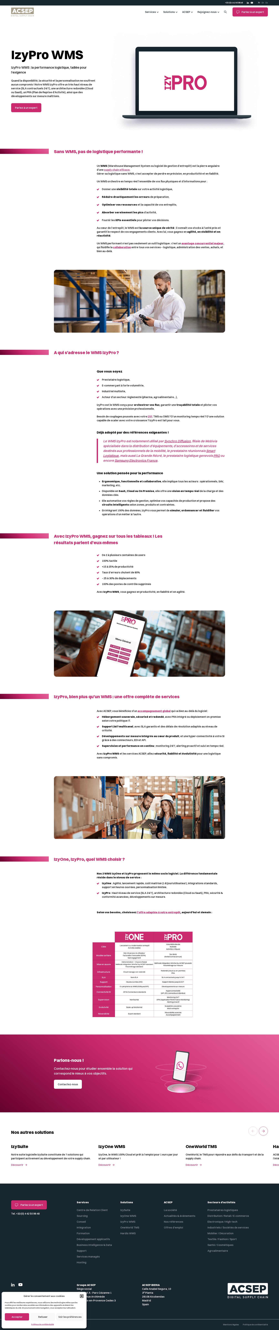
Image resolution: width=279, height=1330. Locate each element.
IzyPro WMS (127, 1221)
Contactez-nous (68, 1084)
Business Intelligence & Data (94, 1245)
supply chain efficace (117, 169)
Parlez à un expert (252, 12)
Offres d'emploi (173, 1227)
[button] (81, 1296)
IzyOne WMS (128, 1215)
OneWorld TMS (129, 1227)
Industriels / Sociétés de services (228, 1227)
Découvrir (17, 1164)
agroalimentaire (164, 397)
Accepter (17, 1316)
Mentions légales (231, 1324)
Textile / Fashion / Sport (222, 1239)
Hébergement (111, 716)
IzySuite (125, 1210)
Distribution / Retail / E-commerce (228, 1215)
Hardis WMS (128, 1233)
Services (150, 12)
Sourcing (82, 1215)
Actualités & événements (179, 1215)
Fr (259, 2)
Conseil (81, 1221)
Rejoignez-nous (207, 12)
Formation (83, 1233)
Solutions (169, 12)
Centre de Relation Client (92, 1210)
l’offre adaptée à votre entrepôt (158, 912)
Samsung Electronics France (136, 460)
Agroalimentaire (217, 1250)
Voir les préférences (70, 1316)
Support (107, 726)
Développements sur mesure (121, 736)
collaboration (122, 247)
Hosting (81, 1262)
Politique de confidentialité (42, 1324)
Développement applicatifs (93, 1239)
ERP (150, 416)
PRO (216, 456)
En (263, 2)
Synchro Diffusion (177, 441)
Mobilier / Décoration (220, 1233)
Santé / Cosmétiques (220, 1245)
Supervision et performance (121, 745)
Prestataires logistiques (222, 1210)
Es (267, 2)
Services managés (88, 1256)
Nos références (173, 1221)
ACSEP (186, 12)
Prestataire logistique (115, 379)
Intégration (84, 1227)
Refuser (42, 1316)
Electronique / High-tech (222, 1221)
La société (170, 1210)
